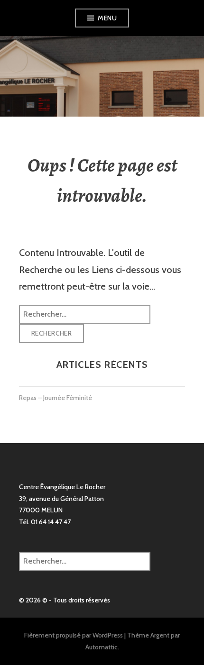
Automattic (101, 647)
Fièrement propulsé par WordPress (73, 635)
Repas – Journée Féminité (55, 397)
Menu (107, 18)
